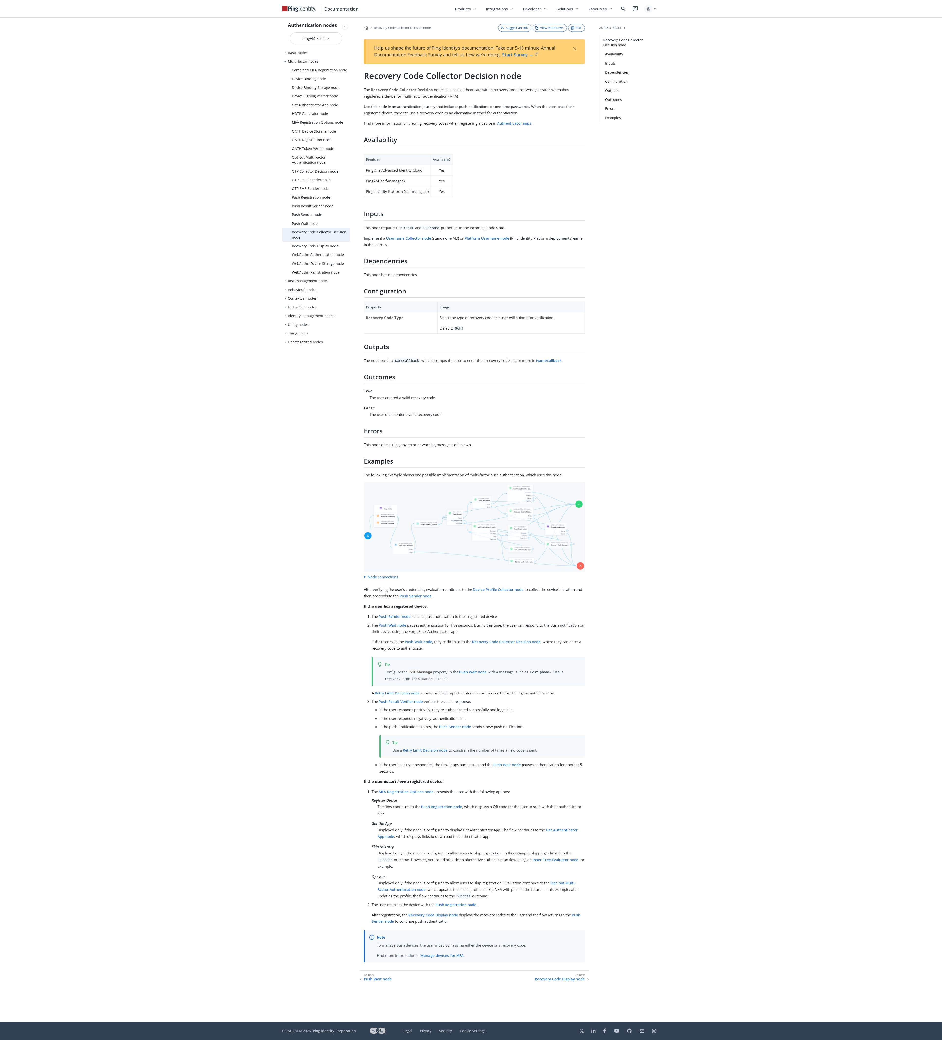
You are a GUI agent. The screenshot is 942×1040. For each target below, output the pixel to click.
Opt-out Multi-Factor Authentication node (309, 160)
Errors (610, 108)
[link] (299, 9)
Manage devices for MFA (442, 955)
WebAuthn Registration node (316, 272)
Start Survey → (517, 55)
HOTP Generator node (310, 113)
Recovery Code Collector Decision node (319, 235)
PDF (579, 28)
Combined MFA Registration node (319, 70)
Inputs (610, 63)
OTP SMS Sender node (310, 188)
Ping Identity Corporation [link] (334, 1030)
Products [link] (465, 8)
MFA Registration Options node (317, 122)
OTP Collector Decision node (315, 171)
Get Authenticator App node (315, 105)
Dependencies (617, 72)
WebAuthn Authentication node (318, 254)
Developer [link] (535, 8)
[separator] (350, 520)
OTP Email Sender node (311, 179)
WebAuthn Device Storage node (318, 263)
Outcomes (613, 99)
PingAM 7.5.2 (314, 38)
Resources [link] (601, 8)
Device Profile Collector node (498, 589)
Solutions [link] (568, 8)
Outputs (612, 90)
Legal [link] (407, 1030)
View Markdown (552, 28)
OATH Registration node (311, 139)
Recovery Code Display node (315, 246)
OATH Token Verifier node (313, 148)
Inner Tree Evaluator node (555, 859)
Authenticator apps (514, 123)
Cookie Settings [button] (472, 1030)
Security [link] (445, 1030)
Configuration (616, 81)
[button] (650, 9)
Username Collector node (408, 238)
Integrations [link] (499, 8)
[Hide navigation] (345, 26)
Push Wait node (305, 223)
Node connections (383, 576)
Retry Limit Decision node (397, 693)
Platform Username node (487, 238)
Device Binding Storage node (315, 87)
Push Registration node (311, 197)
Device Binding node (309, 78)
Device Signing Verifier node (315, 96)
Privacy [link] (425, 1030)
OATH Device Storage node (314, 131)
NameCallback (549, 360)
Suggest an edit (517, 28)
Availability (614, 54)
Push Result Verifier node (312, 206)
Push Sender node (307, 214)
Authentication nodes (312, 25)
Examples (613, 117)
